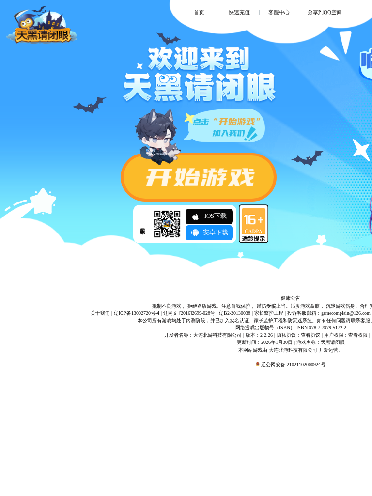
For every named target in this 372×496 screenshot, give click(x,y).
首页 (199, 12)
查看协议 (310, 335)
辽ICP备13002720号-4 (136, 313)
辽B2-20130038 (234, 313)
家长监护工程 (268, 313)
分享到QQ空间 (325, 12)
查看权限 (358, 335)
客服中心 (279, 12)
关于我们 (100, 313)
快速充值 (239, 12)
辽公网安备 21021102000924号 (293, 364)
